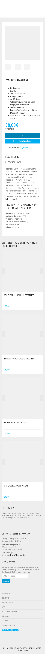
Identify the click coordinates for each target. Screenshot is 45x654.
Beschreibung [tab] (12, 157)
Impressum (6, 593)
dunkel (12, 118)
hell (35, 115)
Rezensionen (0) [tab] (13, 162)
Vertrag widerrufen (10, 630)
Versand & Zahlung (9, 612)
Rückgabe (6, 616)
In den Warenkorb (23, 141)
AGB (3, 607)
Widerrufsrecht (8, 625)
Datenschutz (7, 603)
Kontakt (5, 598)
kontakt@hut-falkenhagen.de (15, 555)
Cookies (5, 621)
